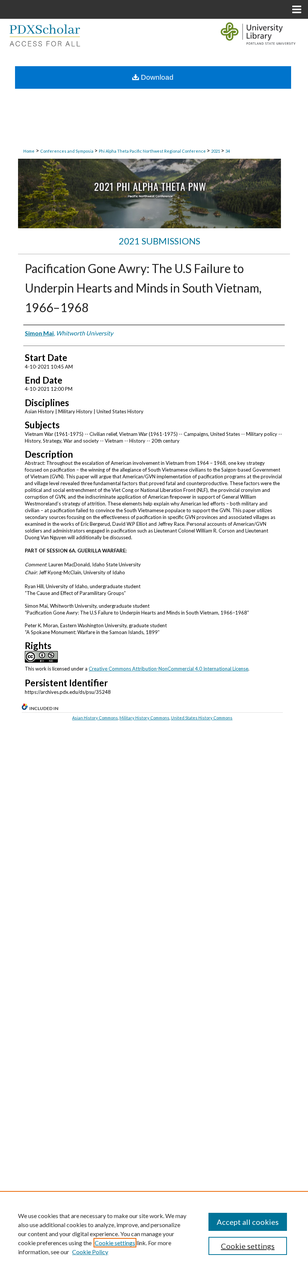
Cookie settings (115, 1242)
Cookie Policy (90, 1251)
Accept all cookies (248, 1221)
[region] (154, 1233)
